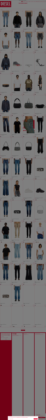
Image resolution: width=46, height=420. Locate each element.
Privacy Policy (23, 417)
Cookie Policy (26, 417)
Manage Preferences (18, 417)
